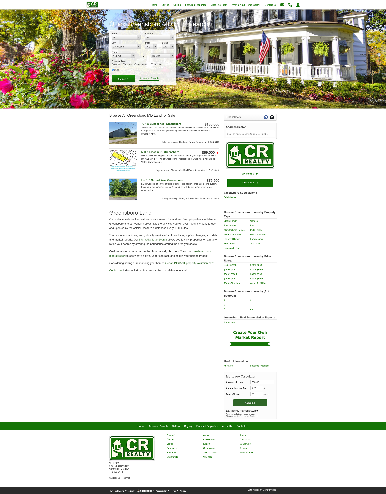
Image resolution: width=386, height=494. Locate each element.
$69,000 (210, 152)
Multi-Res (158, 64)
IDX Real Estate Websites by (123, 490)
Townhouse (142, 64)
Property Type (119, 61)
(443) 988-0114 (250, 173)
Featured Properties (259, 365)
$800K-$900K (256, 278)
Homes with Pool (232, 247)
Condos (254, 220)
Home (117, 64)
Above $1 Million (258, 283)
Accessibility (161, 490)
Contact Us (248, 182)
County (149, 33)
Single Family (230, 220)
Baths (165, 42)
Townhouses (230, 225)
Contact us (115, 270)
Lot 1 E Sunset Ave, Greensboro (162, 180)
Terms (173, 490)
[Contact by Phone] (290, 4)
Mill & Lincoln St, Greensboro (160, 152)
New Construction (258, 234)
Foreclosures (256, 238)
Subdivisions (230, 197)
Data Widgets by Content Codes (262, 489)
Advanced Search (149, 78)
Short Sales (229, 243)
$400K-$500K (256, 269)
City (114, 42)
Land (116, 69)
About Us (228, 365)
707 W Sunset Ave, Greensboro (161, 123)
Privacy (182, 490)
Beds (147, 42)
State (114, 33)
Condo (128, 64)
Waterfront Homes (232, 234)
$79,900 (213, 180)
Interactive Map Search (153, 239)
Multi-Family (256, 229)
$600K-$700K (256, 273)
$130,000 (212, 124)
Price (114, 51)
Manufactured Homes (234, 229)
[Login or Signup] (298, 4)
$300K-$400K (230, 269)
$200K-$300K (256, 264)
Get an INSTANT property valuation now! (189, 263)
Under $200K (230, 264)
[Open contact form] (282, 4)
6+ (251, 309)
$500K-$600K (230, 273)
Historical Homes (232, 238)
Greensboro (229, 321)
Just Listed (255, 243)
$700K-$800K (230, 278)
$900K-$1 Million (232, 283)
